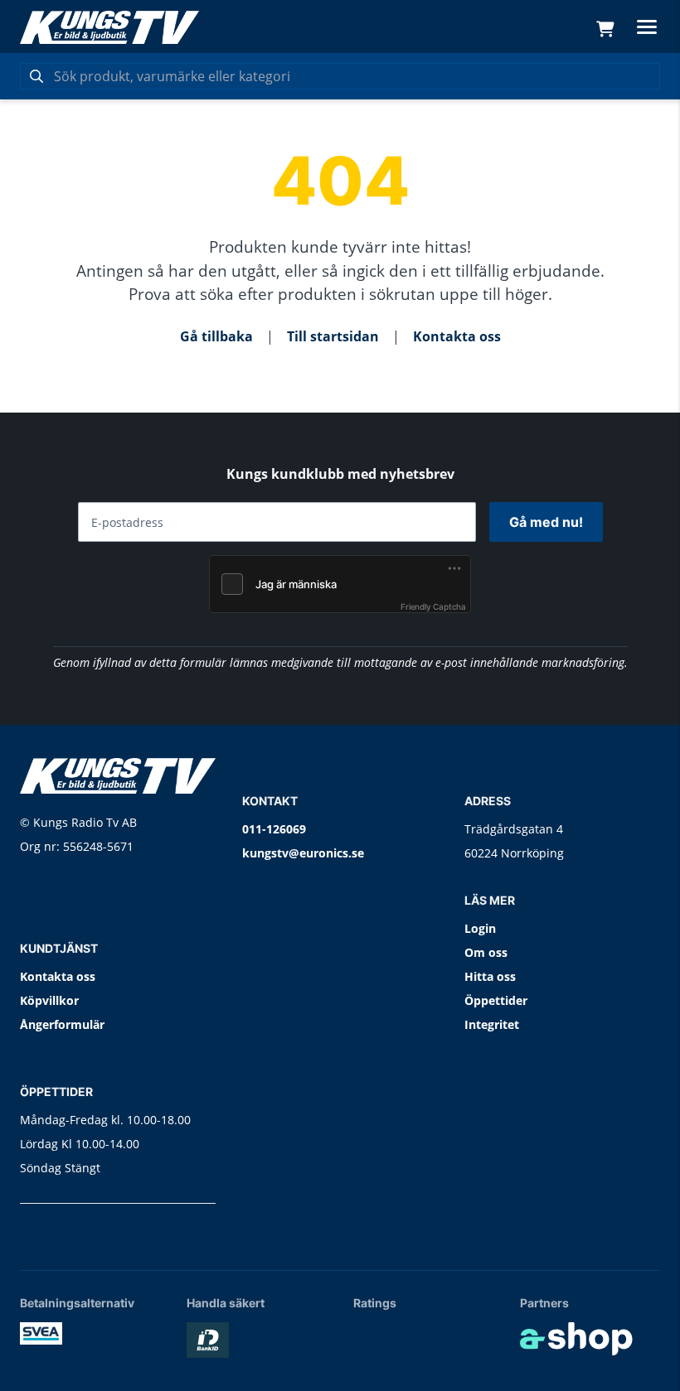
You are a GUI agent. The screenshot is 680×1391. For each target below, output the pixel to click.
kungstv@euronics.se (303, 853)
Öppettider (495, 1000)
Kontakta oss (457, 336)
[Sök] (36, 76)
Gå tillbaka (216, 336)
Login (480, 928)
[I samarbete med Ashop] (576, 1338)
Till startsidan (333, 336)
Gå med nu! (546, 522)
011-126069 (274, 829)
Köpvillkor (49, 1000)
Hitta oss (490, 976)
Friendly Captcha (433, 606)
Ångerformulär (62, 1024)
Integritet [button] (491, 1024)
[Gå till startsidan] (109, 27)
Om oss (486, 952)
